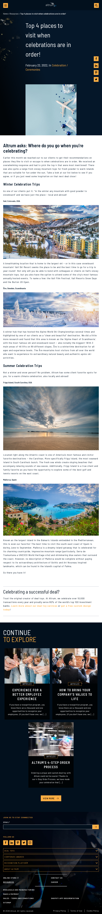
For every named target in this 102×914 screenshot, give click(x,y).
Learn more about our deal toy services (34, 605)
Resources (14, 13)
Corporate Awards (14, 857)
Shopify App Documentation (65, 898)
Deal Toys (9, 851)
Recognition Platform (16, 863)
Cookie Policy (93, 911)
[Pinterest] (96, 72)
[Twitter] (96, 79)
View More (49, 798)
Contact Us (57, 878)
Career (54, 882)
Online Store (10, 878)
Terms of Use (76, 911)
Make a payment (11, 894)
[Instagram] (30, 842)
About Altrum (11, 869)
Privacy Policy (59, 911)
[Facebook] (96, 58)
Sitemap (7, 902)
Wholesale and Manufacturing (19, 890)
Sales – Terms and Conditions (18, 898)
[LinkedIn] (96, 65)
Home (5, 13)
